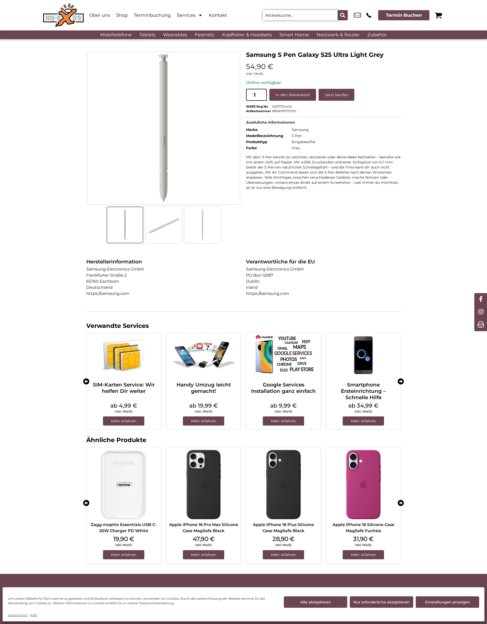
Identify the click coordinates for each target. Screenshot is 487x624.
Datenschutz (17, 615)
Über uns (99, 15)
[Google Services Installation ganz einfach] (283, 355)
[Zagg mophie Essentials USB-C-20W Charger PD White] (123, 484)
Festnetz (204, 35)
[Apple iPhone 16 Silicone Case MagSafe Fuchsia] (363, 484)
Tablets (147, 35)
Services (186, 15)
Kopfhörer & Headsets (247, 35)
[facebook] (480, 299)
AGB (33, 615)
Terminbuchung (152, 15)
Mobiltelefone (116, 35)
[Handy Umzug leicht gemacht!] (203, 355)
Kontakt (218, 15)
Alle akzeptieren (315, 602)
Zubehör (377, 35)
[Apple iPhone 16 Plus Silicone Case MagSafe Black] (283, 484)
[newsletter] (480, 324)
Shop (122, 15)
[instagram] (480, 312)
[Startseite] (63, 15)
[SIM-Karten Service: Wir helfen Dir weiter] (123, 355)
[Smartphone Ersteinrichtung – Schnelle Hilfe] (363, 355)
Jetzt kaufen (336, 94)
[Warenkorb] (438, 15)
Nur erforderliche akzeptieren (381, 602)
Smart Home (294, 35)
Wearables (175, 35)
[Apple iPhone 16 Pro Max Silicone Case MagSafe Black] (203, 484)
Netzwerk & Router (338, 35)
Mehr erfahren (123, 421)
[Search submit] (343, 15)
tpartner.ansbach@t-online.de (357, 15)
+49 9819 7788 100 (369, 15)
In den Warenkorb (292, 94)
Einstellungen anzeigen (447, 602)
